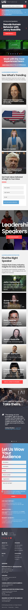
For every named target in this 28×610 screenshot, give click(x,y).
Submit (13, 496)
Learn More (6, 65)
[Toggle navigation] (26, 2)
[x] (4, 538)
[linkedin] (6, 538)
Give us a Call (6, 509)
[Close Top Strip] (25, 12)
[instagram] (8, 538)
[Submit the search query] (24, 6)
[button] (8, 53)
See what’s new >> (8, 14)
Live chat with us (8, 501)
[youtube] (11, 538)
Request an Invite (8, 518)
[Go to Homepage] (9, 2)
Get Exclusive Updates (10, 202)
